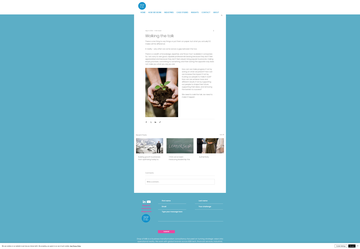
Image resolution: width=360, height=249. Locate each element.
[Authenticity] (210, 145)
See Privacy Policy (75, 246)
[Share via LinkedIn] (155, 122)
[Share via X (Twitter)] (151, 122)
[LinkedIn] (144, 202)
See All (222, 135)
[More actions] (213, 31)
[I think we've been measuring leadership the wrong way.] (180, 145)
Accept (352, 246)
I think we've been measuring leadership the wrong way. (179, 158)
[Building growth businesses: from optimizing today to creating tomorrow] (149, 145)
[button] (222, 15)
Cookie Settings (341, 246)
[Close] (358, 246)
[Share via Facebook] (146, 122)
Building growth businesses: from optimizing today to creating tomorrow (149, 158)
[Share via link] (160, 122)
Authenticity (204, 157)
